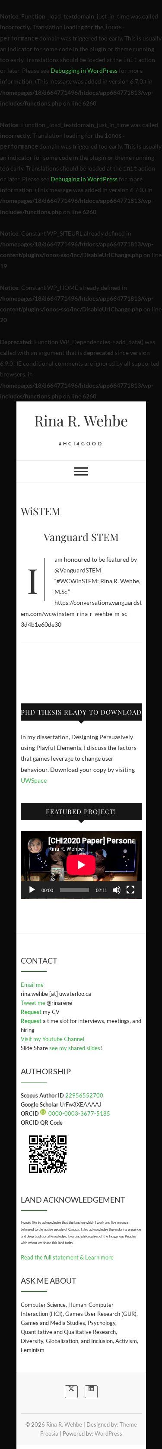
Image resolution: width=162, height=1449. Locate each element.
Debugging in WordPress (84, 70)
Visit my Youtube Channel (52, 1038)
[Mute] (116, 890)
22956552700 (84, 1095)
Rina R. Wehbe (81, 420)
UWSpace (34, 780)
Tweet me (34, 1002)
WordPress (108, 1433)
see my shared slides (74, 1048)
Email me (32, 984)
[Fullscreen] (130, 890)
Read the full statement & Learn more (67, 1257)
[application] (81, 865)
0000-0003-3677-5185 (79, 1113)
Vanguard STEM (81, 537)
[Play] (32, 890)
